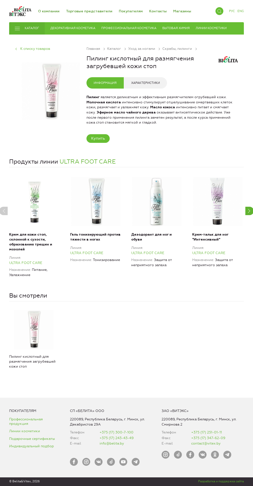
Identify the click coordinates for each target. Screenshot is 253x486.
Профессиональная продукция (26, 421)
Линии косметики (24, 431)
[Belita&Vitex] (20, 10)
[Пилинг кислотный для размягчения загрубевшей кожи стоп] (51, 90)
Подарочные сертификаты (32, 439)
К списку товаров (35, 49)
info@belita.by (112, 443)
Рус (232, 11)
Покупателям (131, 11)
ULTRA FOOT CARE (88, 161)
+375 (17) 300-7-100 (116, 432)
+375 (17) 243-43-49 (117, 438)
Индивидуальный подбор (31, 446)
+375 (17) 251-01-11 (206, 432)
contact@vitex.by (206, 443)
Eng (240, 11)
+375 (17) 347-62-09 (208, 438)
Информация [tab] (105, 83)
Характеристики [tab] (145, 83)
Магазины (182, 11)
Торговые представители (89, 11)
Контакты (158, 11)
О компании (49, 11)
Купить (98, 138)
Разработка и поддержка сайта (221, 481)
